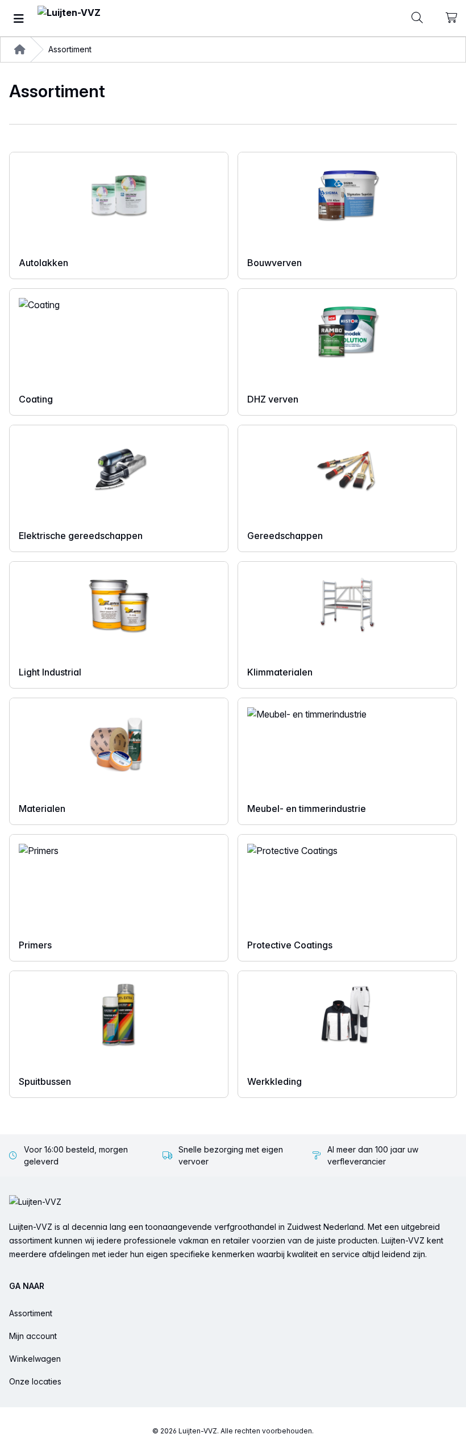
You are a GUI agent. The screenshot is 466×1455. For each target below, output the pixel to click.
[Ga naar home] (69, 18)
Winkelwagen (35, 1358)
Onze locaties (35, 1381)
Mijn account (33, 1336)
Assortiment (30, 1313)
